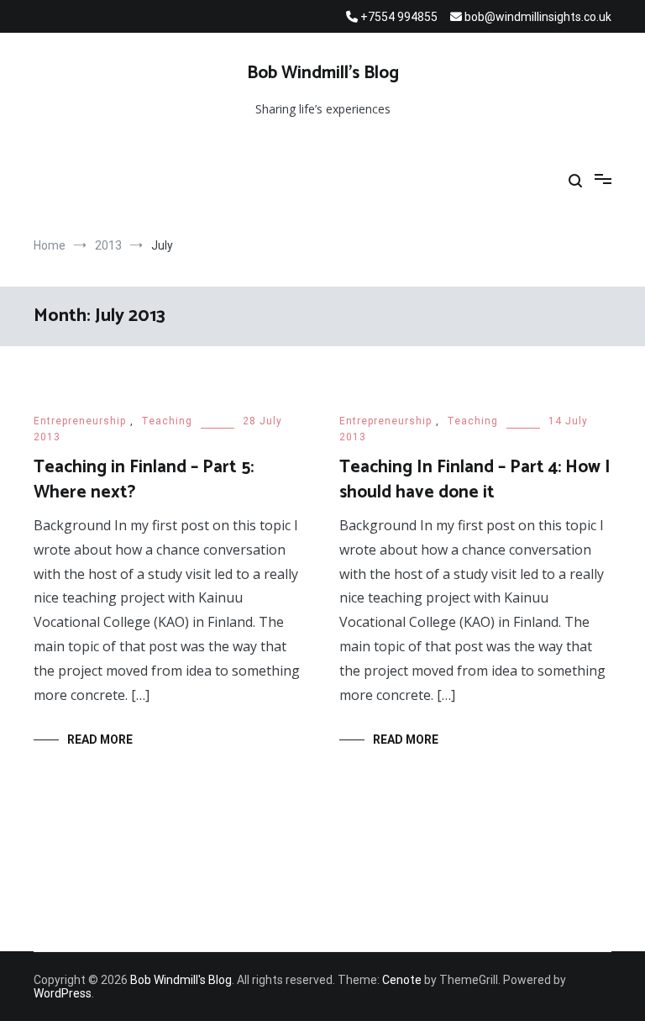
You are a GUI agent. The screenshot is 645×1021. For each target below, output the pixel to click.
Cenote (402, 980)
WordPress (63, 993)
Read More (100, 739)
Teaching (166, 421)
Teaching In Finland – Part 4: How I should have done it (475, 479)
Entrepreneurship (80, 421)
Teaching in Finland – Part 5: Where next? (144, 479)
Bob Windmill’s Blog (323, 73)
